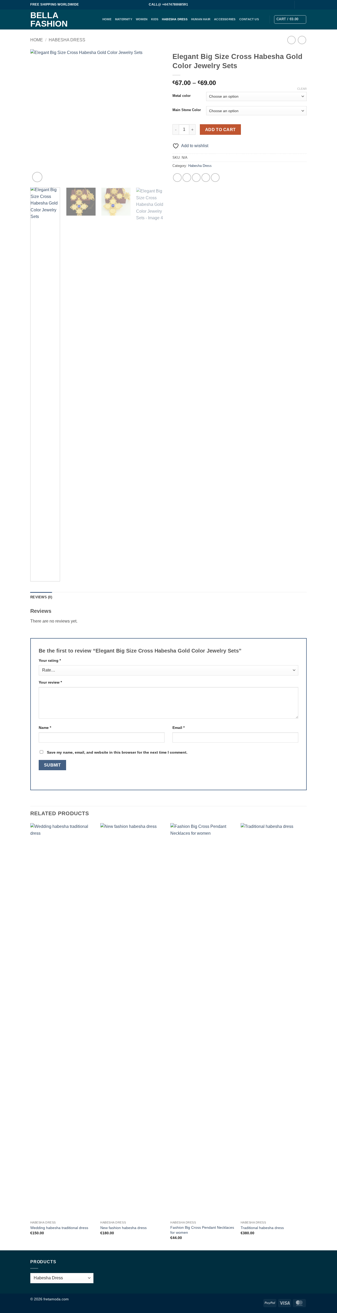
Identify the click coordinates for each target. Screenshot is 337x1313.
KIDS (154, 19)
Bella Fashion (49, 19)
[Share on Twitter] (186, 177)
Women (141, 19)
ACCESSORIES (224, 19)
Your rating (50, 660)
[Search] (287, 4)
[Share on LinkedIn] (215, 177)
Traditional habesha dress (262, 1228)
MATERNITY (123, 19)
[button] (290, 19)
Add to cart (220, 129)
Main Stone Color (186, 110)
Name (45, 727)
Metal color (181, 96)
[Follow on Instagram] (304, 5)
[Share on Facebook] (177, 177)
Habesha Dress (174, 19)
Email (178, 727)
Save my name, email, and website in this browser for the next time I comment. (117, 752)
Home (36, 40)
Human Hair (200, 19)
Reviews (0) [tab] (41, 597)
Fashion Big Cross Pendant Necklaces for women (202, 1230)
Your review (50, 682)
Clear (302, 88)
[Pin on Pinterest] (205, 177)
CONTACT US (249, 19)
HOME (106, 19)
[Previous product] (302, 40)
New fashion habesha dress (123, 1228)
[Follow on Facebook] (299, 5)
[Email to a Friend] (196, 177)
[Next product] (291, 40)
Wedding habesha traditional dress (59, 1228)
